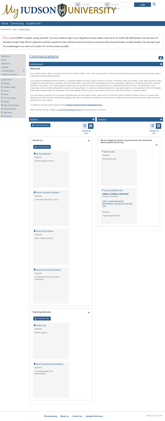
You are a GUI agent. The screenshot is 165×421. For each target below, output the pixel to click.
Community (17, 23)
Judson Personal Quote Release (48, 269)
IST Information (10, 98)
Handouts (34, 119)
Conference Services (9, 74)
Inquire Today (109, 151)
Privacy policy (50, 416)
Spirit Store (8, 112)
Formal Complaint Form (113, 190)
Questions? (102, 119)
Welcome (5, 56)
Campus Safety (9, 87)
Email (6, 94)
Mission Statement (43, 153)
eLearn (6, 91)
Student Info (33, 23)
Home (4, 23)
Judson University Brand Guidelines (49, 364)
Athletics (7, 83)
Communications (24, 29)
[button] (40, 125)
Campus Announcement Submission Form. (84, 105)
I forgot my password (112, 9)
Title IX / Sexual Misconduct (113, 201)
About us (64, 416)
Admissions (5, 63)
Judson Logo (41, 325)
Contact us (77, 416)
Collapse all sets (86, 131)
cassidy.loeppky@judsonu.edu (69, 110)
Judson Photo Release (44, 231)
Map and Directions (11, 105)
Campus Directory (94, 416)
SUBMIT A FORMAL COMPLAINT (115, 194)
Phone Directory (10, 109)
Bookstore (8, 116)
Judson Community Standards (47, 192)
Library (6, 101)
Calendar (4, 67)
